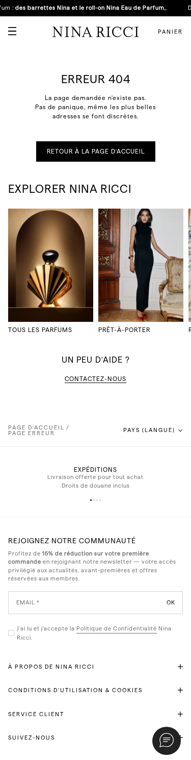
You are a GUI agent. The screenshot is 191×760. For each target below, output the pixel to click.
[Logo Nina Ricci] (95, 32)
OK (171, 602)
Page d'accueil (36, 427)
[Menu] (8, 27)
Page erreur (31, 433)
